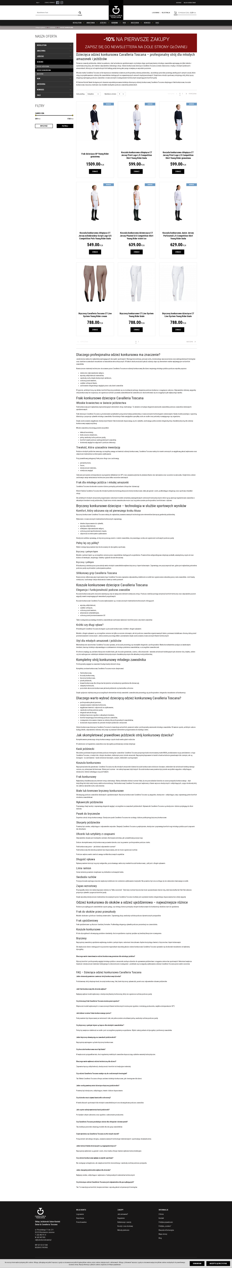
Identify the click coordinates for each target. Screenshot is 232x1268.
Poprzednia (192, 94)
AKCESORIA (135, 23)
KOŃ (124, 23)
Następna (189, 342)
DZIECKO (115, 23)
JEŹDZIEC (103, 23)
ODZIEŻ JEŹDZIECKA (43, 66)
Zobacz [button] (95, 171)
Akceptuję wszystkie (218, 1264)
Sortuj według (80, 94)
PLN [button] (37, 2)
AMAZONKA (91, 23)
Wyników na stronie (110, 94)
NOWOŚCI (147, 23)
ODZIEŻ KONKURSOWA (44, 70)
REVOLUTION (77, 23)
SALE (157, 23)
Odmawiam (197, 1264)
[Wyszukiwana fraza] (80, 12)
